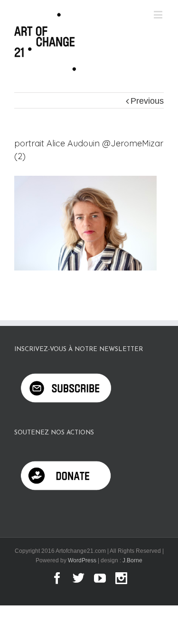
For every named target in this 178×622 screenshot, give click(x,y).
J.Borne (132, 560)
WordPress (82, 560)
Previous (147, 101)
